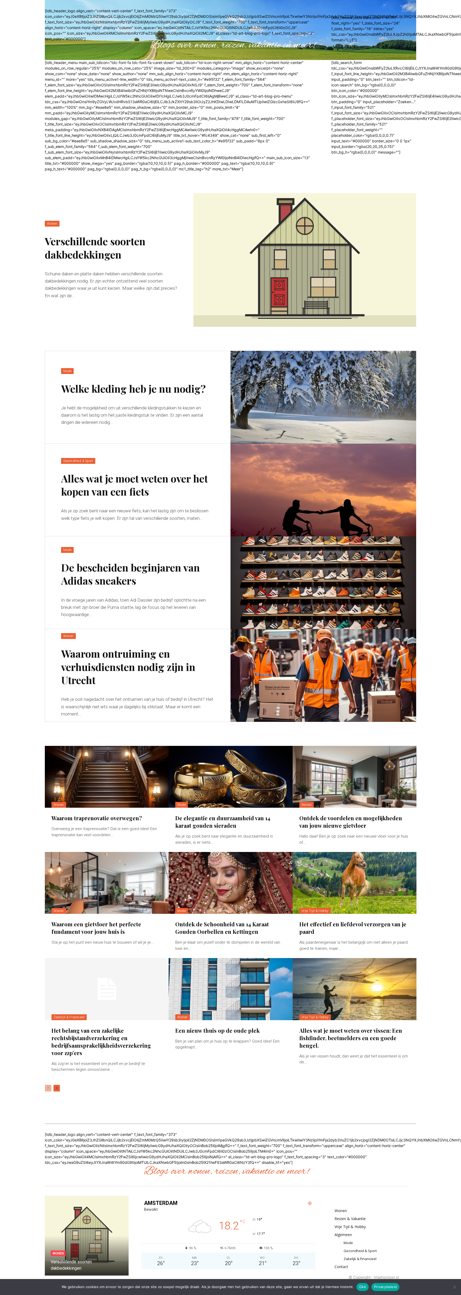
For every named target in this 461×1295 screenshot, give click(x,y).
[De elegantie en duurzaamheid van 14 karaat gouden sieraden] (230, 777)
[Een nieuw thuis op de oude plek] (230, 989)
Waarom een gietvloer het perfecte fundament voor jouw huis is (96, 927)
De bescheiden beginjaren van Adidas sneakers (130, 574)
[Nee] (454, 1287)
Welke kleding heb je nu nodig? (133, 388)
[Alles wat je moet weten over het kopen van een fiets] (323, 490)
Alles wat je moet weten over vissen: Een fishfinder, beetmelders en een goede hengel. (350, 1038)
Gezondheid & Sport (78, 461)
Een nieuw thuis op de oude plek (217, 1030)
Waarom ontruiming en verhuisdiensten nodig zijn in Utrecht (128, 667)
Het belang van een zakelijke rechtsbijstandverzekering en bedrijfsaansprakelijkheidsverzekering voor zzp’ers (101, 1041)
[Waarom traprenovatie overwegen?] (107, 777)
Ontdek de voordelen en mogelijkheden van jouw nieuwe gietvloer (350, 821)
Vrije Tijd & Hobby (315, 911)
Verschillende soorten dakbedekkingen (95, 247)
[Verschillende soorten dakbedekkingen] (304, 260)
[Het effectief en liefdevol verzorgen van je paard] (354, 883)
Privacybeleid (385, 1287)
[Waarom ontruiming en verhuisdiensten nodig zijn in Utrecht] (323, 675)
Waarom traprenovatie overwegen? (96, 818)
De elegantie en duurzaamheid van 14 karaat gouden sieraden (222, 821)
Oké (362, 1287)
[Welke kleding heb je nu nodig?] (323, 397)
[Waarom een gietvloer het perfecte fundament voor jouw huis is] (107, 883)
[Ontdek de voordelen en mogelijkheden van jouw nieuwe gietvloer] (354, 777)
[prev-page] (48, 1088)
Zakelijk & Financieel (69, 1017)
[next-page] (56, 1088)
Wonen (52, 224)
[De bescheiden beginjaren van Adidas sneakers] (323, 582)
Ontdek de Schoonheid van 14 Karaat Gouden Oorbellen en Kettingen (222, 927)
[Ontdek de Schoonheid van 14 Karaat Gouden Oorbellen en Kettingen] (230, 883)
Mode (67, 371)
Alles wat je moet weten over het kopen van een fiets (134, 485)
